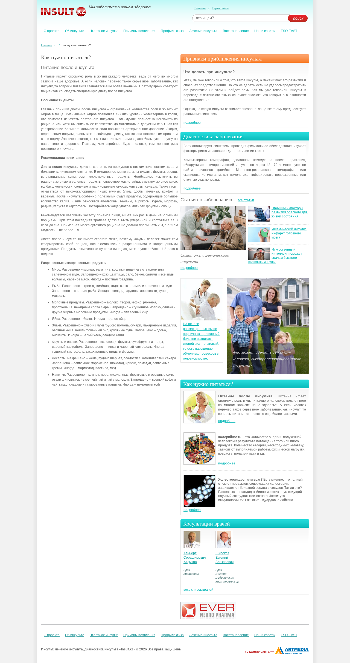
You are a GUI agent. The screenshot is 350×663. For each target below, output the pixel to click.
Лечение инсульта (203, 31)
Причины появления (139, 31)
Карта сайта (220, 8)
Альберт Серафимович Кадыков (194, 557)
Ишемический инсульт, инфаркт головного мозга (289, 233)
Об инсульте (74, 31)
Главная (200, 8)
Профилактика (172, 31)
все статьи (246, 200)
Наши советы (264, 31)
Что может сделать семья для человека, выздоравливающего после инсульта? (266, 359)
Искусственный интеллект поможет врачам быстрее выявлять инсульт (275, 256)
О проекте (52, 31)
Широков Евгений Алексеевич (224, 557)
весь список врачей (198, 590)
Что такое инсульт (104, 31)
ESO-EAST (289, 31)
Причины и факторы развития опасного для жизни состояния (290, 212)
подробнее (192, 123)
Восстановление (236, 31)
